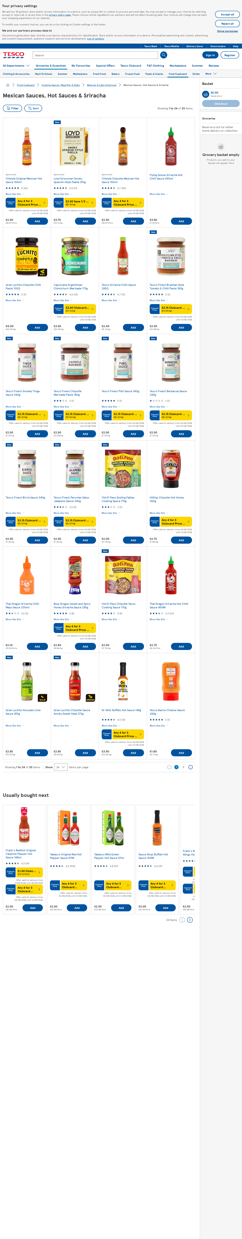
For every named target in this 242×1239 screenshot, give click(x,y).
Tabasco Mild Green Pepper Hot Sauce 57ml (109, 856)
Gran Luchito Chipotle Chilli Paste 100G (23, 286)
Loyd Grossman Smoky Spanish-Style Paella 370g (70, 180)
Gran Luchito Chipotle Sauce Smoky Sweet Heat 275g (72, 712)
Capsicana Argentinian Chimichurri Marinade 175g (71, 286)
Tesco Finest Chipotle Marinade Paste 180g (67, 393)
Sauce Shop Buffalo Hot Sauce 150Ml (153, 856)
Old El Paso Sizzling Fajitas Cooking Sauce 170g (118, 499)
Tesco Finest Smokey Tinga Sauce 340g (23, 393)
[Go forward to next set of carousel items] (190, 920)
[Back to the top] (122, 781)
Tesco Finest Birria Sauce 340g (25, 497)
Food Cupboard (26, 85)
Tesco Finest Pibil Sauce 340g (120, 391)
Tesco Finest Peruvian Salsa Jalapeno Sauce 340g (71, 499)
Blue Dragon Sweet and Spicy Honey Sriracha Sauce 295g (72, 605)
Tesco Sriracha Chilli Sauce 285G (119, 286)
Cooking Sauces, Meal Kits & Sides (61, 85)
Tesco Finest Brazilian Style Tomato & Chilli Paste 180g (167, 286)
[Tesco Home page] (13, 55)
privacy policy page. (60, 14)
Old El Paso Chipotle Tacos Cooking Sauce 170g (119, 605)
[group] (24, 859)
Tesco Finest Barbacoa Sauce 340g (168, 393)
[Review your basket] (205, 94)
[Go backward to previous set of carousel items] (182, 920)
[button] (151, 46)
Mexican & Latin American (101, 85)
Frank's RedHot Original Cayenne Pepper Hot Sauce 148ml (21, 853)
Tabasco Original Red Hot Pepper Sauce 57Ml (66, 856)
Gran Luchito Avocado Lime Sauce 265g (23, 712)
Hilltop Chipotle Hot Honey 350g (167, 499)
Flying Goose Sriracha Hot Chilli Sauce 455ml (166, 176)
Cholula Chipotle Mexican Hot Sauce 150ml (120, 180)
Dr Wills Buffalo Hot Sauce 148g (121, 710)
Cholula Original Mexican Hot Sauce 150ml (24, 180)
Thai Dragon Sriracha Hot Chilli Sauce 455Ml (169, 605)
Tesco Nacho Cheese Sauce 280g (167, 712)
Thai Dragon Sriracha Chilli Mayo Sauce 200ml (22, 605)
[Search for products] (163, 54)
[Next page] (190, 767)
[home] (8, 85)
